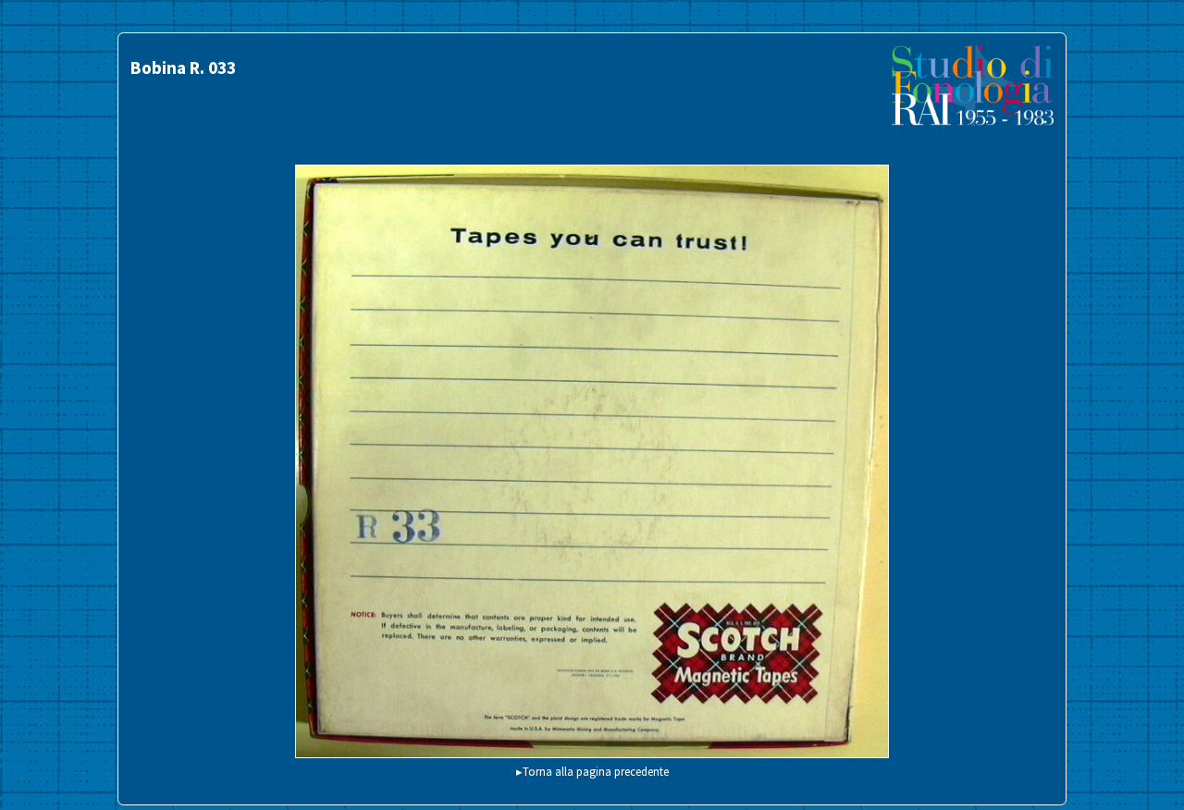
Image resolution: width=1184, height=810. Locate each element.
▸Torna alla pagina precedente (592, 771)
